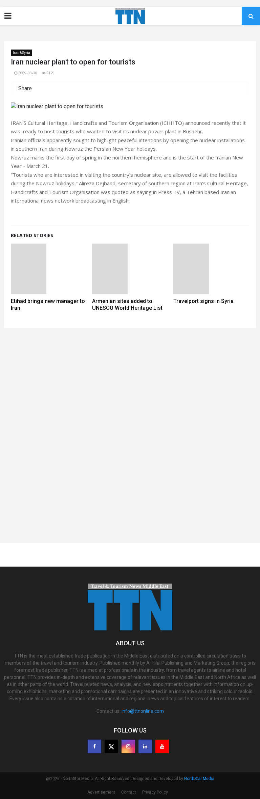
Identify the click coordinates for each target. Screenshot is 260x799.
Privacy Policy (155, 792)
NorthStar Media (199, 778)
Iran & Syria (21, 53)
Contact (128, 792)
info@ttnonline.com (143, 711)
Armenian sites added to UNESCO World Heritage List (127, 304)
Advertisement (101, 792)
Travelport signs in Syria (203, 301)
